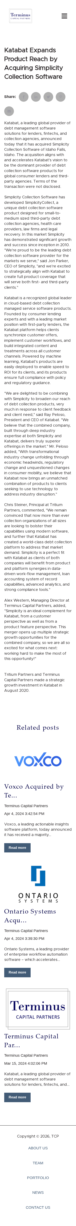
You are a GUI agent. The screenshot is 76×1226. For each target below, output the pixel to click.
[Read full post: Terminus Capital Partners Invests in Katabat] (38, 1009)
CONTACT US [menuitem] (38, 1207)
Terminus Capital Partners (26, 806)
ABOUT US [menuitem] (38, 1148)
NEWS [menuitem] (38, 1192)
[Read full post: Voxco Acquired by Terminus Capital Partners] (38, 759)
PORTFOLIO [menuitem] (38, 1178)
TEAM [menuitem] (38, 1163)
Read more (17, 847)
